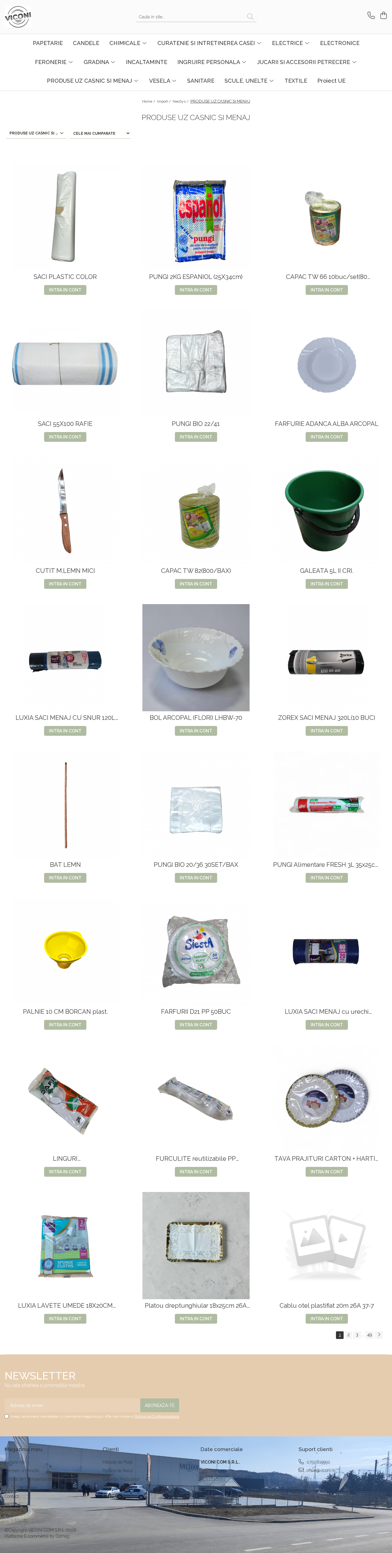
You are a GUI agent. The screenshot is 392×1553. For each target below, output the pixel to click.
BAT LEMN (65, 864)
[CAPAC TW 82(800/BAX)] (196, 510)
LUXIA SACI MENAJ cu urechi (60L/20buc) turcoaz (327, 1011)
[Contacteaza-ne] (370, 15)
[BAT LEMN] (65, 804)
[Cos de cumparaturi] (382, 15)
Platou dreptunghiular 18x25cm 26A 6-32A (196, 1305)
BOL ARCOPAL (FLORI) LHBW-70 (196, 717)
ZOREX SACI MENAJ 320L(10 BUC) (326, 717)
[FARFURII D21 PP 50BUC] (196, 951)
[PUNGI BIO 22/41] (196, 363)
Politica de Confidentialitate (156, 1416)
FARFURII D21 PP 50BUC (196, 1011)
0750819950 (317, 1462)
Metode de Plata (118, 1462)
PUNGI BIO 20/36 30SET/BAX (196, 864)
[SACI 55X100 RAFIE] (65, 363)
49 (369, 1334)
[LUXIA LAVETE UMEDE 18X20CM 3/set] (65, 1245)
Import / (164, 101)
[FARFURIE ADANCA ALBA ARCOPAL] (326, 363)
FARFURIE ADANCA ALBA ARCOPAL (327, 423)
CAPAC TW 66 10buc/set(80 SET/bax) (326, 276)
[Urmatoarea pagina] (379, 1335)
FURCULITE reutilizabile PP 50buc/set (196, 1158)
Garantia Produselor (121, 1479)
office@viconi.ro (320, 1470)
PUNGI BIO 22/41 (196, 423)
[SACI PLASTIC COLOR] (65, 216)
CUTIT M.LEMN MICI (65, 570)
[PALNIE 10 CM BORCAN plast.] (65, 951)
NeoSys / (181, 101)
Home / (149, 101)
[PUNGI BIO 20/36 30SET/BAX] (196, 804)
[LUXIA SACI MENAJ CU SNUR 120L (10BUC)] (65, 657)
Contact (12, 1496)
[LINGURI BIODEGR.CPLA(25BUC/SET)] (65, 1098)
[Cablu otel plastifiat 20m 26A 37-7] (326, 1245)
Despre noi (15, 1462)
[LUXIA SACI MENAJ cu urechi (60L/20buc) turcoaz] (326, 951)
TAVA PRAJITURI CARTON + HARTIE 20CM (326, 1158)
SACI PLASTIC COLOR (65, 276)
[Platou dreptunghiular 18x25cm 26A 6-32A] (196, 1245)
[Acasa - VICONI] (35, 17)
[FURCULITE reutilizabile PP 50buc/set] (196, 1098)
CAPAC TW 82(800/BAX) (196, 570)
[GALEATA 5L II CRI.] (326, 510)
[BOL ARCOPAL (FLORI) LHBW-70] (196, 657)
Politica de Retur (118, 1470)
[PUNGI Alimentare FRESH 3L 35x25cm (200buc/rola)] (326, 804)
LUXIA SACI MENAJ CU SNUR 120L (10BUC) (65, 717)
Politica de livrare (20, 1487)
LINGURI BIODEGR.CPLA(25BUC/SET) (65, 1158)
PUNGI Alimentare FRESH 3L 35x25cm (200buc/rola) (326, 864)
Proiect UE (331, 80)
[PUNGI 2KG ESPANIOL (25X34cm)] (196, 216)
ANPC (108, 1487)
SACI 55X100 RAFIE (65, 423)
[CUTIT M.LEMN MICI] (65, 510)
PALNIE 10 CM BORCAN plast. (65, 1011)
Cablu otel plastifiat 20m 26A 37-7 (327, 1305)
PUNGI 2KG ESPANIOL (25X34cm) (196, 276)
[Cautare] (250, 17)
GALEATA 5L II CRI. (326, 570)
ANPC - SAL (114, 1496)
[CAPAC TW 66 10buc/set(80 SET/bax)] (326, 216)
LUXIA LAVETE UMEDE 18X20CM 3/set (65, 1305)
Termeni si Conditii (22, 1470)
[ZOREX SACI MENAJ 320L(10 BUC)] (326, 657)
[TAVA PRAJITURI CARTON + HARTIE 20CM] (326, 1098)
